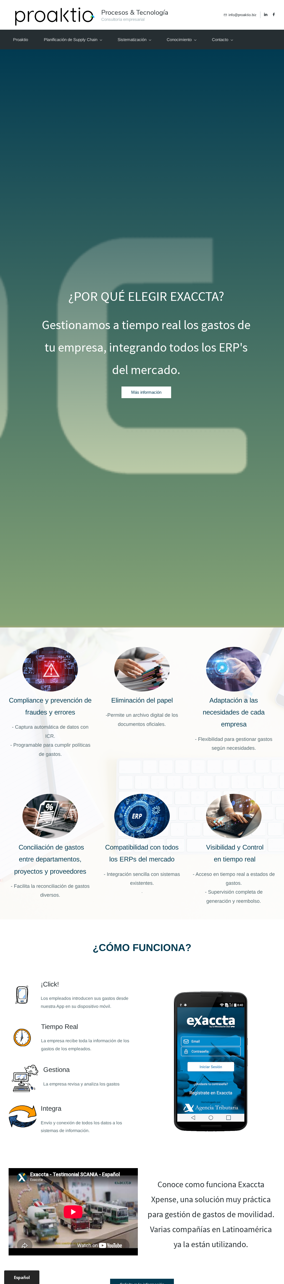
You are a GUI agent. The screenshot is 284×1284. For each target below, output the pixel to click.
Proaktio (20, 39)
